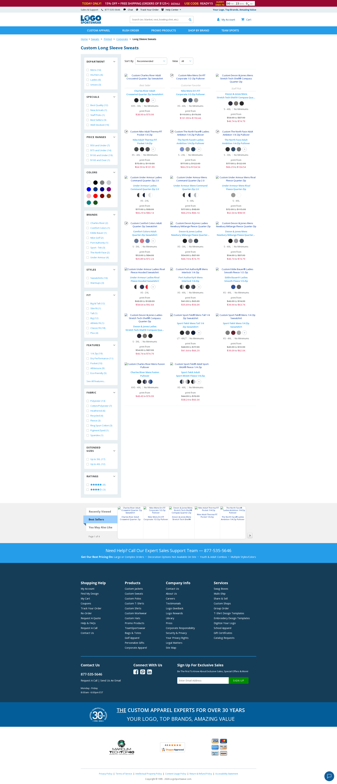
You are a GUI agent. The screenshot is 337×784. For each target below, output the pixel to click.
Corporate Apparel (136, 647)
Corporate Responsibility (180, 628)
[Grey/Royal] (150, 381)
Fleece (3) (95, 420)
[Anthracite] (136, 149)
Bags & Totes (133, 633)
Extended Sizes (94, 449)
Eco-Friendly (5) (98, 373)
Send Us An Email (110, 680)
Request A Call (89, 628)
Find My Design (90, 593)
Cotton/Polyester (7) (101, 405)
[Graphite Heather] (187, 332)
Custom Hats (132, 618)
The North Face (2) (100, 252)
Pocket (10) (96, 363)
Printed (108, 39)
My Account (87, 588)
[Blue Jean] (136, 241)
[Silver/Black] (187, 381)
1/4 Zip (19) (96, 353)
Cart (246, 19)
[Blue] (89, 189)
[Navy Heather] (196, 241)
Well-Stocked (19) (99, 124)
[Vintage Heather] (227, 332)
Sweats (95, 39)
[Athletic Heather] (239, 332)
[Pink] (89, 196)
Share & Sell (221, 598)
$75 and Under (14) (100, 150)
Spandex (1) (96, 435)
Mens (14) (95, 69)
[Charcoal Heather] (147, 149)
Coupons (86, 603)
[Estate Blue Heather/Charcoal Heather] (193, 287)
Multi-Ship (220, 593)
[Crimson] (142, 241)
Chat (130, 9)
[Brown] (109, 196)
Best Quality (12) (99, 105)
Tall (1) (93, 313)
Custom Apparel (98, 30)
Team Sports (230, 30)
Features (93, 345)
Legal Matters (174, 642)
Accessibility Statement (226, 773)
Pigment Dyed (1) (99, 430)
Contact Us (87, 633)
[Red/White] (147, 287)
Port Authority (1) (99, 242)
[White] (89, 182)
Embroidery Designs (232, 618)
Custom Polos (133, 598)
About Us (171, 593)
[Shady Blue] (193, 149)
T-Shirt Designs (229, 613)
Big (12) (94, 318)
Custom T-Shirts (134, 603)
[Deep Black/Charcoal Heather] (187, 287)
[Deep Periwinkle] (182, 149)
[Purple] (109, 189)
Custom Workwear (136, 613)
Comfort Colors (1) (100, 227)
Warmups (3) (97, 282)
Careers (170, 598)
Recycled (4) (96, 415)
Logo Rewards (174, 613)
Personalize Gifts (134, 642)
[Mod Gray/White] (150, 195)
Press (169, 623)
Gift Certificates (223, 633)
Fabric (91, 392)
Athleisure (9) (97, 368)
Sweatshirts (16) (99, 278)
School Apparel (222, 628)
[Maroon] (102, 196)
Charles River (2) (99, 223)
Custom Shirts (133, 608)
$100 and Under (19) (101, 155)
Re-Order (86, 613)
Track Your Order (149, 9)
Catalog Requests (224, 637)
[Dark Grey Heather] (236, 103)
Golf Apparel (132, 637)
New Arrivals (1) (98, 110)
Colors (92, 172)
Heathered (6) (97, 410)
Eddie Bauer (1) (98, 232)
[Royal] (95, 189)
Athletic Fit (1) (97, 323)
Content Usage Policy (175, 773)
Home (84, 39)
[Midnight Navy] (142, 287)
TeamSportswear (135, 628)
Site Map (171, 647)
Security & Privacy (176, 633)
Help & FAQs (88, 623)
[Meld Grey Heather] (187, 149)
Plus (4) (94, 332)
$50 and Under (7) (100, 145)
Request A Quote (91, 618)
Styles (91, 269)
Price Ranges (96, 137)
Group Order (221, 608)
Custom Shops (222, 603)
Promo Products (163, 30)
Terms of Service (124, 773)
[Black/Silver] (193, 381)
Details (175, 3)
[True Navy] (193, 332)
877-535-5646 (112, 9)
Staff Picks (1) (97, 115)
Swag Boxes (221, 588)
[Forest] (142, 100)
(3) (104, 489)
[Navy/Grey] (145, 381)
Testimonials (173, 603)
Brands (92, 214)
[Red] (95, 196)
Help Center (172, 9)
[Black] (95, 182)
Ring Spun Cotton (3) (101, 425)
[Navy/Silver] (182, 381)
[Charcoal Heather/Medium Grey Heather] (182, 287)
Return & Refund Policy (201, 773)
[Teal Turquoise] (89, 202)
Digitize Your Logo (225, 623)
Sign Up (238, 680)
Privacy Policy (105, 773)
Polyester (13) (97, 400)
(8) (104, 484)
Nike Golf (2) (97, 237)
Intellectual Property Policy (149, 773)
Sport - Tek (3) (97, 247)
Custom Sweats (134, 593)
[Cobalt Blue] (233, 287)
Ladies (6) (95, 79)
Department (96, 61)
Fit (89, 295)
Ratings (92, 476)
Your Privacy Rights (177, 637)
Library (170, 618)
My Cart (85, 598)
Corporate (122, 39)
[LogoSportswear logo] (91, 22)
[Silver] (109, 182)
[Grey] (102, 182)
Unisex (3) (95, 84)
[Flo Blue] (147, 241)
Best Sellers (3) (98, 120)
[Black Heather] (185, 241)
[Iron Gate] (239, 287)
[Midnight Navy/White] (145, 195)
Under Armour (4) (99, 257)
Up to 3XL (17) (97, 459)
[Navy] (102, 189)
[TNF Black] (227, 149)
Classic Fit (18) (97, 328)
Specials (93, 97)
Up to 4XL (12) (97, 464)
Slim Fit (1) (95, 308)
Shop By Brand (198, 30)
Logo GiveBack (174, 608)
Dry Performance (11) (101, 358)
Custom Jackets (134, 588)
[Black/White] (139, 195)
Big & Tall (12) (97, 303)
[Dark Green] (95, 202)
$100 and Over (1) (100, 160)
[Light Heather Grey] (233, 195)
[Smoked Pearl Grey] (239, 149)
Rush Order (130, 30)
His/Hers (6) (96, 74)
